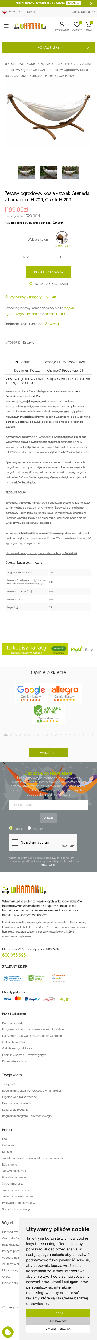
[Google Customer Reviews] (61, 978)
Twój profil (9, 1084)
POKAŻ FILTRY (49, 47)
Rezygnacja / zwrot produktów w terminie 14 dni (33, 1029)
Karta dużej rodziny (14, 1061)
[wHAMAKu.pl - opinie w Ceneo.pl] (48, 714)
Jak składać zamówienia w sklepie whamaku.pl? (32, 1158)
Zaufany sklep (11, 1264)
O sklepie (8, 1145)
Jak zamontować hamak (17, 1196)
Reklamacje (9, 1164)
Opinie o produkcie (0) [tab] (65, 370)
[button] (62, 26)
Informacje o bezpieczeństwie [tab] (63, 362)
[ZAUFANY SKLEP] (12, 978)
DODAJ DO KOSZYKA (48, 272)
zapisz (19, 829)
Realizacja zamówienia (17, 1103)
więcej (54, 324)
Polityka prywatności (15, 1251)
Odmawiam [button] (58, 1321)
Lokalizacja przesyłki (15, 1109)
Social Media (81, 12)
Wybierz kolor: (38, 239)
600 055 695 (14, 955)
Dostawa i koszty (13, 1023)
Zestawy (28, 342)
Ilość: (26, 257)
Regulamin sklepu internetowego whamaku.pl (31, 1090)
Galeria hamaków (13, 1042)
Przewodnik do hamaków (18, 1202)
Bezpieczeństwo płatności (19, 1244)
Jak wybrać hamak (14, 1171)
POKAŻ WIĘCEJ (49, 865)
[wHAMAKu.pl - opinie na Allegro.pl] (65, 693)
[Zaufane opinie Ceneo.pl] (36, 978)
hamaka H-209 (54, 314)
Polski (11, 11)
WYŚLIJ (48, 818)
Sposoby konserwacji (16, 1209)
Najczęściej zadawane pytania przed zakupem (32, 1035)
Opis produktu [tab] (21, 362)
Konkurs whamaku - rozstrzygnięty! (24, 1055)
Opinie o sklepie (12, 1283)
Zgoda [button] (58, 1313)
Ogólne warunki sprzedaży (19, 1097)
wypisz (38, 829)
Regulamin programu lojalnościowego (27, 1116)
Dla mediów (10, 1232)
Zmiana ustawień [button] (58, 1329)
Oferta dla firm (11, 1238)
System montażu (12, 1183)
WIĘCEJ (72, 3)
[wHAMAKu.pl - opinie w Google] (31, 693)
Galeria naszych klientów (18, 1048)
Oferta (6, 1276)
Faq (4, 1139)
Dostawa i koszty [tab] (27, 370)
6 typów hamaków (14, 1177)
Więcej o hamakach (15, 1257)
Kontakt (32, 12)
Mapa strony (10, 1270)
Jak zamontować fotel (16, 1190)
